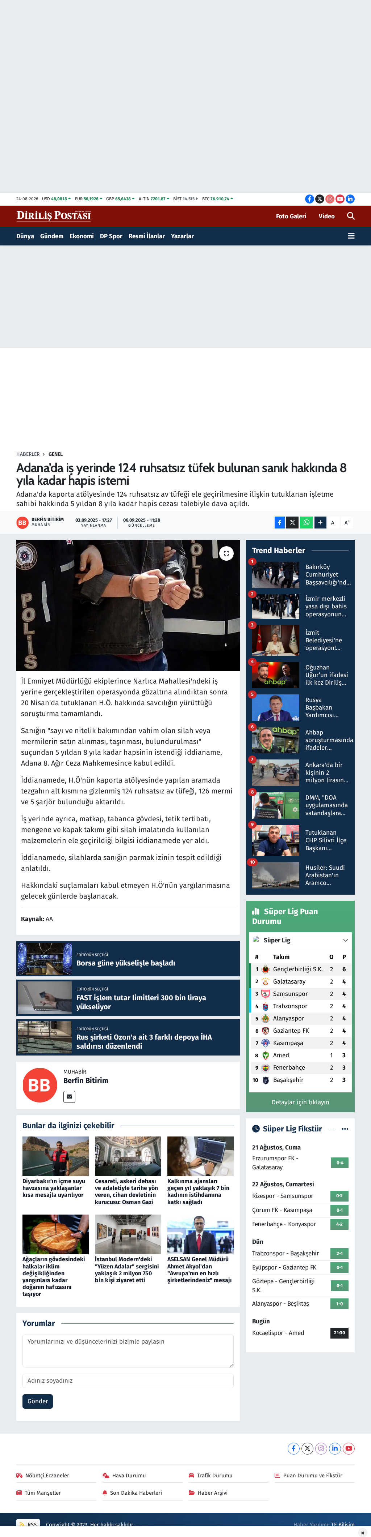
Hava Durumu (129, 1475)
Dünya (25, 236)
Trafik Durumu (215, 1475)
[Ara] (351, 216)
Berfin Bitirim (85, 1080)
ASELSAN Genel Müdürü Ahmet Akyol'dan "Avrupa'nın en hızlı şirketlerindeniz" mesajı (199, 1270)
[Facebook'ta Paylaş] (280, 522)
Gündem (51, 236)
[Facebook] (294, 1449)
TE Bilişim (343, 1524)
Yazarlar (182, 236)
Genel (56, 454)
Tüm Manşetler (43, 1493)
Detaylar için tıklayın (300, 1102)
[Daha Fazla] (320, 522)
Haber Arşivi (213, 1493)
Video (327, 216)
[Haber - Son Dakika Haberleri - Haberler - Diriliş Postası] (54, 216)
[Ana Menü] (351, 236)
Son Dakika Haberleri (136, 1493)
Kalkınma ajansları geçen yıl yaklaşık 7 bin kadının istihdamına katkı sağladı (198, 1192)
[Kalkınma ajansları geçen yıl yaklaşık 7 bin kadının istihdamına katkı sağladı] (200, 1156)
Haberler (27, 454)
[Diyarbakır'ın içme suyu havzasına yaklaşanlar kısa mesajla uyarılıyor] (55, 1156)
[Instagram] (321, 1449)
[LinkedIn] (335, 1449)
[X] (307, 1449)
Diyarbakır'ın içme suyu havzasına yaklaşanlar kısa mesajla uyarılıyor (53, 1188)
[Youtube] (349, 1449)
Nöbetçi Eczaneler (47, 1475)
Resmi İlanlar (147, 236)
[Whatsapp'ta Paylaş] (306, 522)
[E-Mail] (69, 1097)
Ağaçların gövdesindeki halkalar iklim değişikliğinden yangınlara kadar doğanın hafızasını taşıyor (53, 1276)
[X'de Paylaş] (292, 522)
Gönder (38, 1401)
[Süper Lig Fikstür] (345, 1129)
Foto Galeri (291, 216)
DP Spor (111, 236)
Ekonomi (82, 236)
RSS (31, 1524)
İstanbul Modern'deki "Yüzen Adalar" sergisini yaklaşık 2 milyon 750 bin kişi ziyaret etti (127, 1270)
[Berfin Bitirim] (39, 1085)
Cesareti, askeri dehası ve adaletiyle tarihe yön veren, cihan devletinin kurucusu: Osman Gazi (126, 1192)
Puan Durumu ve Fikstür (312, 1475)
